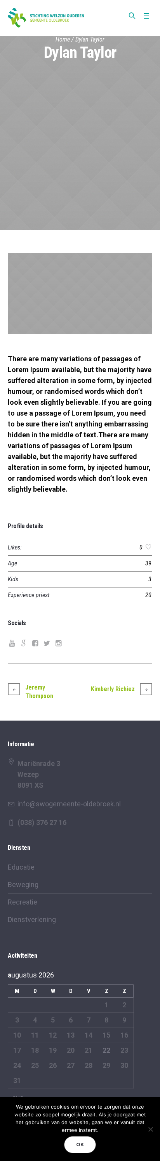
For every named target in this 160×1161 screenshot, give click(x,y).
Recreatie (22, 902)
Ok (80, 1144)
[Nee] (150, 1129)
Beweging (23, 884)
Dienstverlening (32, 919)
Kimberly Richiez (113, 689)
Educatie (21, 867)
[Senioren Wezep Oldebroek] (46, 18)
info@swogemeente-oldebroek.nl (69, 804)
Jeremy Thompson (39, 692)
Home (63, 39)
